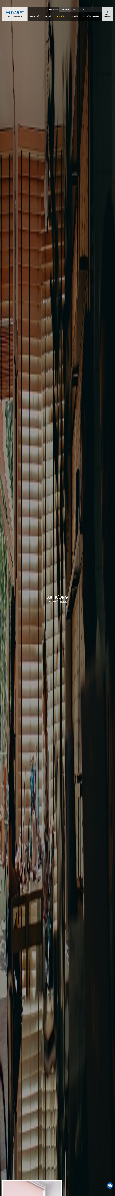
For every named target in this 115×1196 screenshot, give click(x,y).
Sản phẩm (74, 16)
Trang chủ (34, 16)
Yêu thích (54, 9)
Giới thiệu (48, 16)
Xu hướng (61, 16)
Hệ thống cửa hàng (91, 16)
